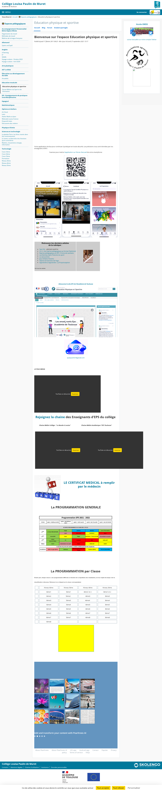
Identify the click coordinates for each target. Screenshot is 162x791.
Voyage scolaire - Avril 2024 (11, 62)
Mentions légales (16, 767)
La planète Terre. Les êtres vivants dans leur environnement (15, 135)
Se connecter (142, 12)
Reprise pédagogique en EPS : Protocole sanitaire (56, 253)
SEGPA (4, 57)
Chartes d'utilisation (32, 767)
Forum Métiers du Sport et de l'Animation (12, 90)
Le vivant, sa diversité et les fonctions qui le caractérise (14, 139)
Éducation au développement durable (13, 74)
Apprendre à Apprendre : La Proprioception (54, 262)
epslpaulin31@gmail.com (76, 358)
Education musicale (9, 82)
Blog (43, 28)
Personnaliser (134, 788)
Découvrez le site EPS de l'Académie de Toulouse (76, 284)
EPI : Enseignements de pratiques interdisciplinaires (14, 96)
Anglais (4, 49)
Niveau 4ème (6, 163)
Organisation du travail (9, 34)
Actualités (5, 78)
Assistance (45, 767)
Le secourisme (44, 257)
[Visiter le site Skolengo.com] (147, 767)
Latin (3, 114)
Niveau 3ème (6, 161)
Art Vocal (5, 112)
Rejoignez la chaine (50, 417)
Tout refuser (118, 788)
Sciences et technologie (11, 131)
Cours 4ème (6, 154)
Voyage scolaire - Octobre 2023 (12, 59)
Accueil (15, 17)
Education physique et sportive (14, 86)
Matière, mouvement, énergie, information (12, 144)
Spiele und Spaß (7, 45)
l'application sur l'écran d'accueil (75, 152)
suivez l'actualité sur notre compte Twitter (141, 39)
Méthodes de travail (8, 36)
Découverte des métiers (10, 123)
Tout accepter (103, 788)
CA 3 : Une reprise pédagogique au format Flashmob (57, 251)
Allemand (5, 42)
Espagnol (5, 101)
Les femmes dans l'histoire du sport (51, 255)
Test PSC (42, 249)
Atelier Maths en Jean (9, 117)
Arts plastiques (7, 66)
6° (2, 55)
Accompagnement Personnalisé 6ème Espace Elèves (14, 30)
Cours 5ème (6, 156)
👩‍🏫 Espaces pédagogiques (28, 17)
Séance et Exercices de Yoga (49, 261)
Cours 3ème (6, 152)
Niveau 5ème (6, 165)
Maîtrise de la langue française (12, 38)
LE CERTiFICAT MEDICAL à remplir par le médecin (89, 485)
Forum (49, 28)
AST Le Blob (6, 70)
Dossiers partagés (61, 28)
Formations (5, 159)
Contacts (5, 767)
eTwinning (5, 53)
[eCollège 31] (155, 12)
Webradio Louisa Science (10, 119)
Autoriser (75, 394)
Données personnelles (59, 767)
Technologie (6, 149)
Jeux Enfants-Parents (46, 259)
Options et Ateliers (9, 109)
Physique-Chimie (8, 128)
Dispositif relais (7, 121)
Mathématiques (8, 105)
